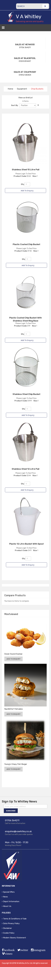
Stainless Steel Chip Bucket (26, 394)
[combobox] (32, 6)
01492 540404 (25, 75)
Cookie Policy (8, 933)
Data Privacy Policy (11, 923)
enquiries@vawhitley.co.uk (18, 831)
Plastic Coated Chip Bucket (26, 244)
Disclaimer (7, 928)
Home (11, 89)
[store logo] (10, 17)
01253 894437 (25, 61)
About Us (7, 906)
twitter (24, 950)
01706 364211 (25, 47)
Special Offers (9, 892)
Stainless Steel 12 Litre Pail (25, 469)
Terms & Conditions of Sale (14, 919)
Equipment (22, 89)
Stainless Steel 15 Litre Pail (25, 169)
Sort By (14, 105)
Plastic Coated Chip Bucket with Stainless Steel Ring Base (25, 319)
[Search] (45, 6)
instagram (39, 950)
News (5, 897)
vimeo (8, 953)
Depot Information (11, 901)
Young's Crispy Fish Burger (15, 764)
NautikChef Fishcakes (13, 709)
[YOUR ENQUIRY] (47, 28)
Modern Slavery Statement (14, 938)
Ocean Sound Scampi (13, 654)
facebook (9, 950)
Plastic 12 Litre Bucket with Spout (26, 544)
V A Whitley (28, 16)
